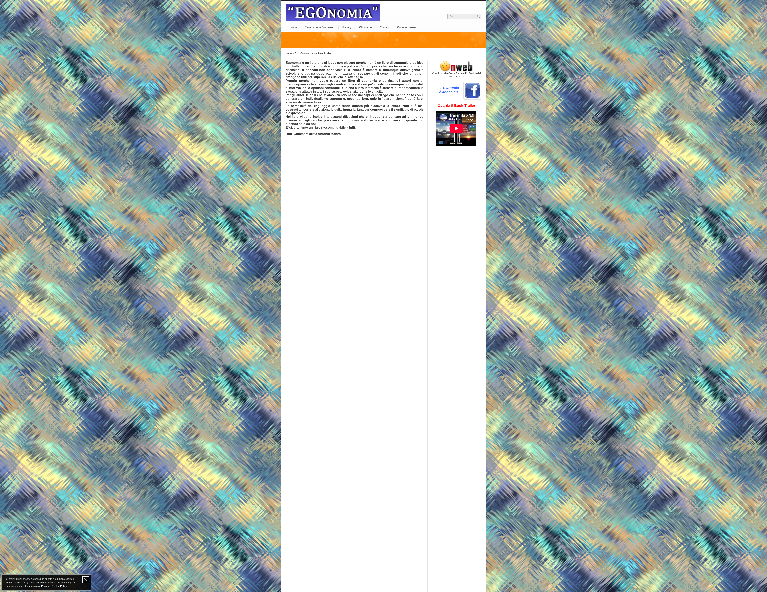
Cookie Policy (59, 586)
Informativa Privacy (39, 586)
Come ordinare (406, 27)
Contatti (384, 27)
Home (293, 27)
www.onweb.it (456, 76)
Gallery (346, 27)
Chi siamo (365, 27)
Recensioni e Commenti (319, 27)
